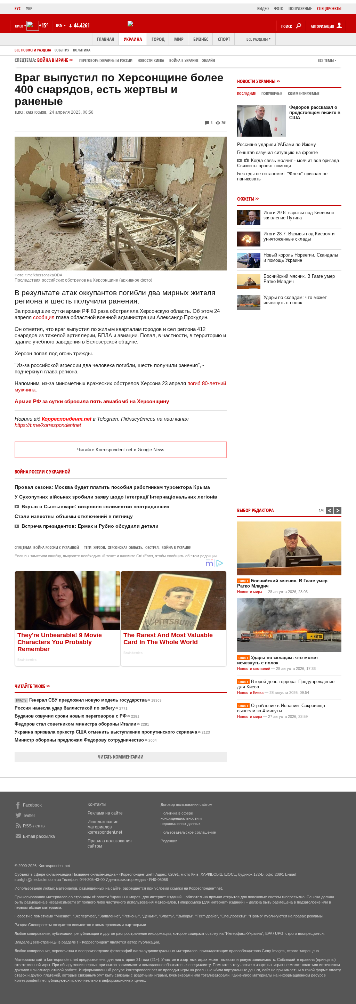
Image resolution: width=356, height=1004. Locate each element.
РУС (18, 8)
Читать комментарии (121, 756)
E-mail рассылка (39, 836)
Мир (179, 39)
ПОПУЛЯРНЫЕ (300, 8)
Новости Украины (256, 81)
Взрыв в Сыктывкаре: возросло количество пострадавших (96, 506)
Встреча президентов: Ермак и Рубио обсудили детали (90, 526)
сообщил (44, 317)
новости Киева (151, 60)
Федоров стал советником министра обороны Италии (82, 724)
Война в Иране (126, 60)
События (62, 49)
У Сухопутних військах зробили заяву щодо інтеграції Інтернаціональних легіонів (116, 497)
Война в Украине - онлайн (192, 60)
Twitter (29, 815)
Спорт (224, 39)
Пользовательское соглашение (188, 832)
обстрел (152, 547)
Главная (105, 39)
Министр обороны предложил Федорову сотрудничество (86, 740)
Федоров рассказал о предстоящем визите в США (314, 112)
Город (158, 39)
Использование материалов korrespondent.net (105, 827)
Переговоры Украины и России (105, 60)
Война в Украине (176, 547)
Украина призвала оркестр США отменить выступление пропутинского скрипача (112, 732)
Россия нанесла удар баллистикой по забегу (71, 708)
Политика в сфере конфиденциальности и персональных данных (181, 818)
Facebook (32, 805)
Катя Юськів (36, 112)
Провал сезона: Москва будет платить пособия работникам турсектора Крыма (112, 487)
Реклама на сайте (105, 813)
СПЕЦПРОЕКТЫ (329, 8)
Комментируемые (303, 93)
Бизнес (200, 39)
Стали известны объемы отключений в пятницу (74, 516)
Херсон (99, 547)
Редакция (169, 841)
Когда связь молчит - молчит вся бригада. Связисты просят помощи (288, 163)
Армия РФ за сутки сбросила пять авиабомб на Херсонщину (92, 401)
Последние (246, 93)
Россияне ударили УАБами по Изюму (276, 144)
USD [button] (59, 25)
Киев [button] (19, 26)
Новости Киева (250, 692)
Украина (133, 39)
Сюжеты (245, 198)
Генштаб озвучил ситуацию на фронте (277, 152)
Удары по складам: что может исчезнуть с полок (295, 300)
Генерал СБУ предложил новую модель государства (89, 700)
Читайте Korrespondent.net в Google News (120, 449)
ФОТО (278, 8)
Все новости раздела (33, 49)
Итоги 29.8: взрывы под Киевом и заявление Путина (299, 215)
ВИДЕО (263, 8)
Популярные (271, 93)
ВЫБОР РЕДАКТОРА (255, 510)
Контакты (97, 804)
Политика (81, 49)
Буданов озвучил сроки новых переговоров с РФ (77, 716)
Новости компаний (253, 668)
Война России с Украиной (56, 547)
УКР (29, 8)
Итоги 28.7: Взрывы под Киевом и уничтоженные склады (299, 236)
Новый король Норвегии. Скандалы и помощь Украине (301, 257)
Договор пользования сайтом (186, 804)
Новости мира (249, 592)
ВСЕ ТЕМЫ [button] (326, 60)
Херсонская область (125, 547)
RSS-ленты (34, 826)
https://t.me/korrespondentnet (48, 425)
